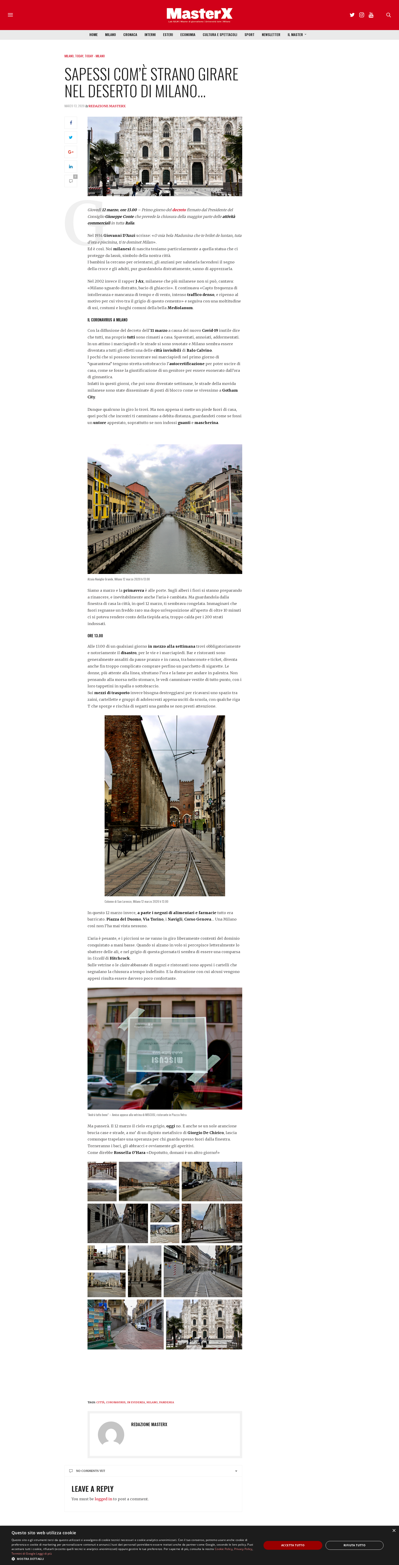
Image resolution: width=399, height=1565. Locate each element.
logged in (103, 1499)
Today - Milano (95, 55)
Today (79, 55)
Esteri (168, 34)
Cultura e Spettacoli (220, 34)
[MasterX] (199, 15)
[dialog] (199, 1545)
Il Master (295, 34)
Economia (187, 34)
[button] (133, 1559)
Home (93, 34)
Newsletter (271, 34)
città (100, 1402)
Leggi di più (44, 1554)
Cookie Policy (224, 1549)
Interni (150, 34)
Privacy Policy (243, 1549)
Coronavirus (116, 1402)
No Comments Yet (90, 1471)
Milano (110, 34)
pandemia (166, 1402)
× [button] (394, 1530)
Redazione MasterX (107, 106)
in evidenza (136, 1402)
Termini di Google (24, 1554)
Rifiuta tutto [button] (355, 1545)
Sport (249, 34)
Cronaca (130, 34)
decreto (179, 209)
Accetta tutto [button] (293, 1545)
